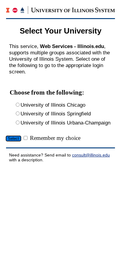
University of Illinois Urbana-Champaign (65, 123)
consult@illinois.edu (91, 155)
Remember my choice (55, 138)
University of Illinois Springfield (56, 114)
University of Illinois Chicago (53, 105)
